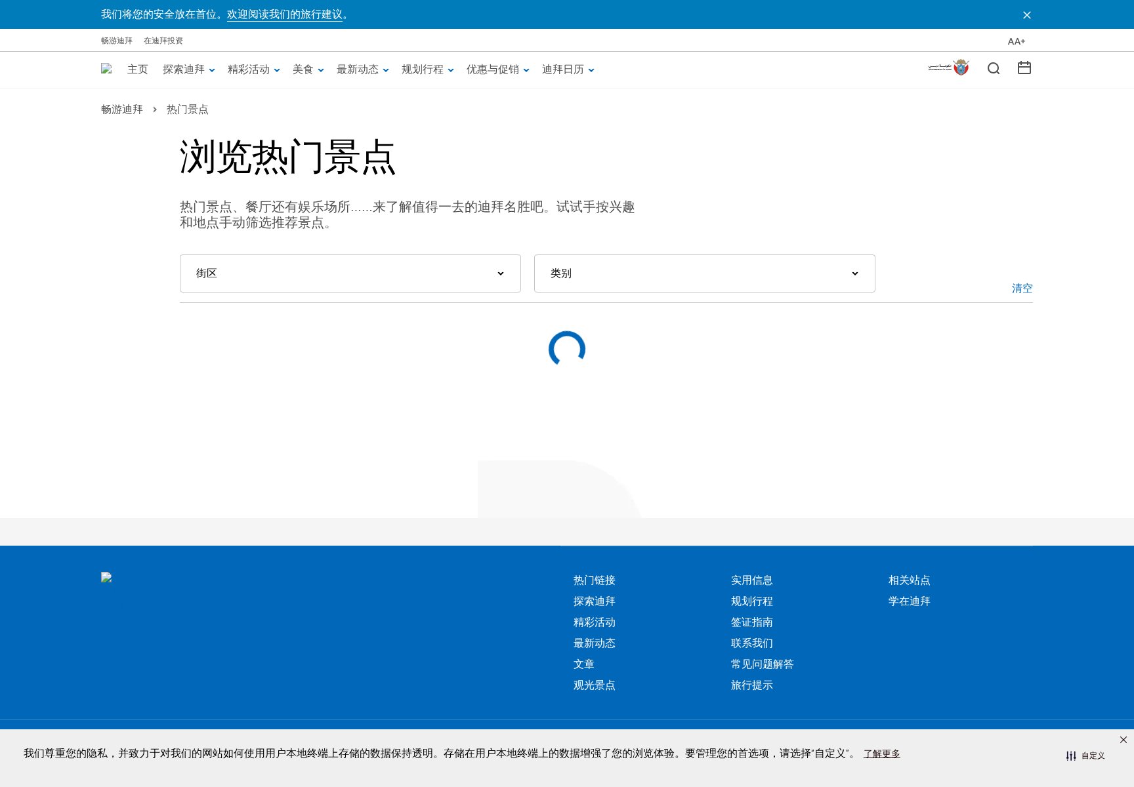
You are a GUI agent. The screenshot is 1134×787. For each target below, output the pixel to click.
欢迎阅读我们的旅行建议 (285, 14)
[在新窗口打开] (949, 66)
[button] (1086, 755)
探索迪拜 (184, 69)
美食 (303, 69)
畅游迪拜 (117, 40)
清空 (1022, 288)
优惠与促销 (493, 69)
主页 (137, 69)
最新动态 (358, 69)
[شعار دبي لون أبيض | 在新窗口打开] (212, 595)
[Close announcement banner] (1027, 14)
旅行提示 (752, 685)
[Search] (992, 67)
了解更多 (882, 754)
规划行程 (423, 69)
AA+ (1017, 41)
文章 (584, 664)
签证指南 (752, 622)
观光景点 (595, 685)
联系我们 (752, 643)
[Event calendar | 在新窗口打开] (1024, 67)
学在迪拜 (910, 601)
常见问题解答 (762, 664)
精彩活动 (249, 69)
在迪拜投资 (163, 40)
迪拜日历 (563, 69)
